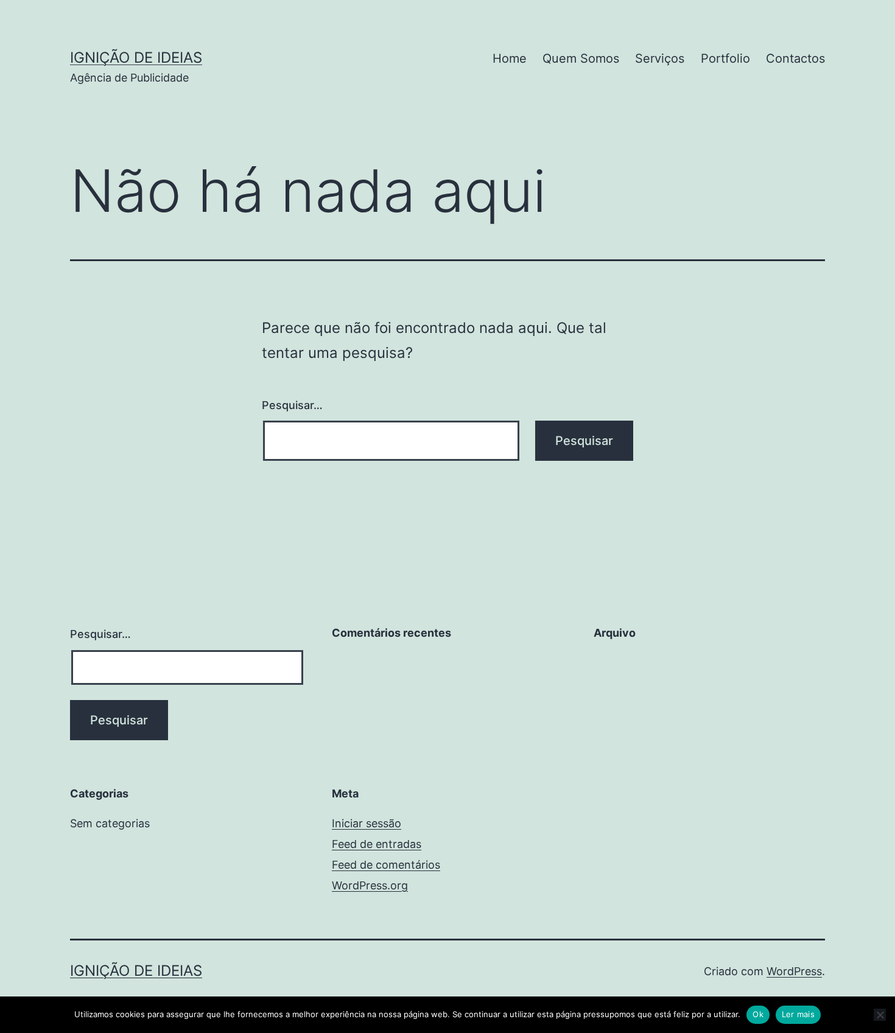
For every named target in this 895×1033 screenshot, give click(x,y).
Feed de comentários (386, 864)
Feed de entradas (376, 844)
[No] (880, 1015)
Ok (758, 1014)
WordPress (794, 971)
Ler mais (798, 1014)
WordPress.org (370, 885)
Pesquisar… (292, 405)
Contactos (795, 58)
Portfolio (725, 58)
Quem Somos (580, 58)
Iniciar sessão (366, 823)
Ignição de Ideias (136, 57)
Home (510, 58)
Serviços (659, 58)
